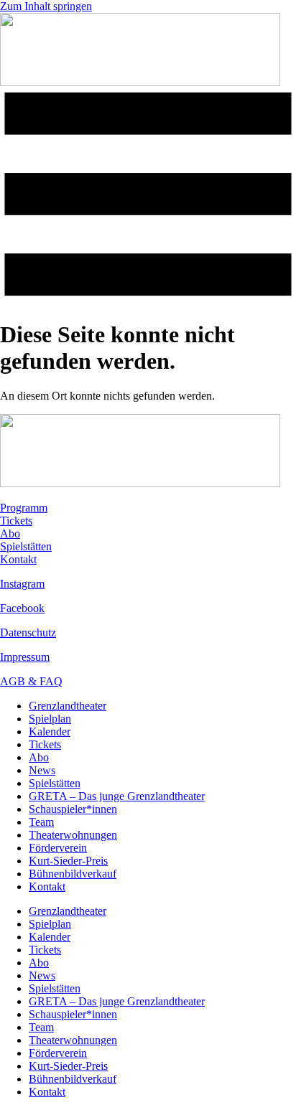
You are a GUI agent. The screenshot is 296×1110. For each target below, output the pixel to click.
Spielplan (50, 718)
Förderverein (58, 848)
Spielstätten (26, 546)
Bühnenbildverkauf (72, 873)
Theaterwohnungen (73, 835)
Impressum (25, 657)
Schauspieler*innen (73, 809)
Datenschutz (28, 632)
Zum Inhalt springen (46, 6)
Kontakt (18, 559)
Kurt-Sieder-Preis (68, 861)
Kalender (49, 731)
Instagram (22, 584)
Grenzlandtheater (67, 706)
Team (41, 822)
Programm (23, 508)
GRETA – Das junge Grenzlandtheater (117, 796)
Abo (10, 533)
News (42, 770)
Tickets (16, 520)
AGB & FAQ (31, 681)
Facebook (22, 608)
